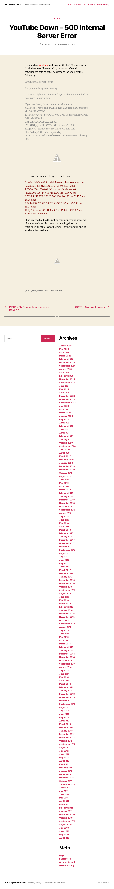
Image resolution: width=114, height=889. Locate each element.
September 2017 (67, 550)
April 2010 (64, 838)
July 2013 (64, 711)
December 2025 (67, 362)
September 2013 (67, 704)
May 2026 (64, 349)
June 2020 (64, 449)
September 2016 (67, 590)
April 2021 (64, 433)
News (57, 19)
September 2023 (67, 402)
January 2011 (65, 811)
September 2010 (67, 821)
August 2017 (65, 553)
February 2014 (66, 687)
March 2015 (65, 644)
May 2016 (64, 600)
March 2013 (65, 724)
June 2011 (64, 794)
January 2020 (66, 463)
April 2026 (64, 352)
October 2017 (65, 546)
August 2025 (65, 369)
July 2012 (64, 751)
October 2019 (65, 473)
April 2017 (64, 567)
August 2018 (65, 513)
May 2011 (63, 798)
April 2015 (64, 640)
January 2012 (65, 771)
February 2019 (66, 493)
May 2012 (64, 757)
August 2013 (65, 707)
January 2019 (66, 496)
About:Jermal (89, 4)
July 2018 (64, 516)
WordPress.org (66, 865)
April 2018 (64, 526)
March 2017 (65, 570)
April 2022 (64, 423)
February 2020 (66, 459)
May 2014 (64, 677)
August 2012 (65, 747)
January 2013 (66, 731)
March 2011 (64, 804)
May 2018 (64, 523)
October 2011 (65, 781)
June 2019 (64, 479)
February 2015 (66, 647)
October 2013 (65, 700)
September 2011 (67, 784)
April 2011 (64, 801)
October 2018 (65, 506)
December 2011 (66, 774)
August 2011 (65, 788)
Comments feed (67, 862)
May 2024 (64, 389)
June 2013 (64, 714)
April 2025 (64, 372)
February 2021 (66, 436)
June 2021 (64, 429)
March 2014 (65, 684)
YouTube (58, 291)
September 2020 (67, 446)
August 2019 (65, 476)
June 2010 (64, 831)
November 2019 (67, 469)
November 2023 (67, 399)
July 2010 (64, 828)
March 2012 (65, 764)
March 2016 (65, 603)
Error (34, 291)
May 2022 (64, 419)
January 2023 (66, 416)
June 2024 (64, 386)
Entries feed (65, 859)
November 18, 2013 (66, 44)
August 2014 (65, 667)
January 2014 (66, 690)
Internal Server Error (45, 291)
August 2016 (65, 593)
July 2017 (64, 556)
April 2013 (64, 721)
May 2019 (64, 483)
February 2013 (66, 727)
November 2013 (67, 697)
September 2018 (67, 510)
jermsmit (48, 44)
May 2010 (64, 834)
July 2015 (64, 630)
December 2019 (67, 466)
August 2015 (65, 627)
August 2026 (65, 346)
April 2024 (64, 392)
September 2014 (67, 664)
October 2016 (65, 587)
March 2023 (65, 413)
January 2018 (66, 536)
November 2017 (67, 543)
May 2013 (64, 717)
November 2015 (67, 617)
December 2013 (67, 694)
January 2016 (66, 610)
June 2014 (64, 674)
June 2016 (64, 597)
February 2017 (66, 573)
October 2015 (65, 620)
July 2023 (64, 406)
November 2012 (67, 737)
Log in (62, 855)
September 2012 (67, 744)
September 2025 (67, 366)
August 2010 (65, 824)
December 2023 (67, 396)
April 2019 (64, 486)
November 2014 (67, 657)
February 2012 (66, 767)
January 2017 (65, 577)
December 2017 (67, 540)
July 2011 (63, 791)
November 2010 (67, 814)
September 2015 (67, 623)
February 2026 (66, 359)
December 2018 (67, 500)
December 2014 (67, 654)
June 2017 (64, 560)
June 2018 (64, 520)
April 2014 (64, 680)
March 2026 (65, 356)
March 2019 (65, 490)
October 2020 (66, 443)
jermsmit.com (12, 4)
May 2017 (64, 563)
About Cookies (75, 4)
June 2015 (64, 634)
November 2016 (67, 583)
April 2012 (64, 761)
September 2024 (67, 382)
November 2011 (66, 777)
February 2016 (66, 607)
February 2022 (66, 426)
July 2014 (64, 670)
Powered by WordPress (54, 883)
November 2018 (67, 503)
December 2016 (67, 580)
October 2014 (65, 660)
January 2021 (65, 439)
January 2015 (66, 650)
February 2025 (66, 376)
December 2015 (67, 613)
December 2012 (67, 734)
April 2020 (64, 453)
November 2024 (67, 379)
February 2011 (66, 808)
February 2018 (66, 533)
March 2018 (65, 530)
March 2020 (65, 456)
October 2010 (66, 818)
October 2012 (65, 741)
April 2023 (64, 409)
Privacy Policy (103, 4)
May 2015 (64, 637)
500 (29, 291)
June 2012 (64, 754)
